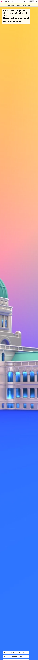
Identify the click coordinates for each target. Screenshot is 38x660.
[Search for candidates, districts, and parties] (27, 1)
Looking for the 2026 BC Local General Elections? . (19, 5)
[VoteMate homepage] (1, 1)
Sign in (36, 1)
